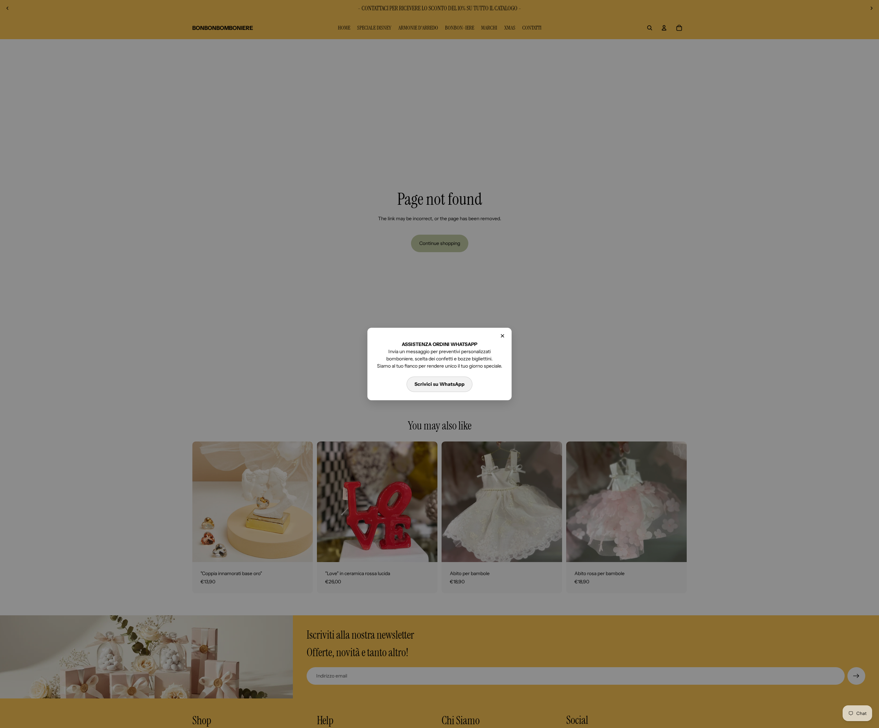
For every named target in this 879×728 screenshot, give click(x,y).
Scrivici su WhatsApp (439, 384)
